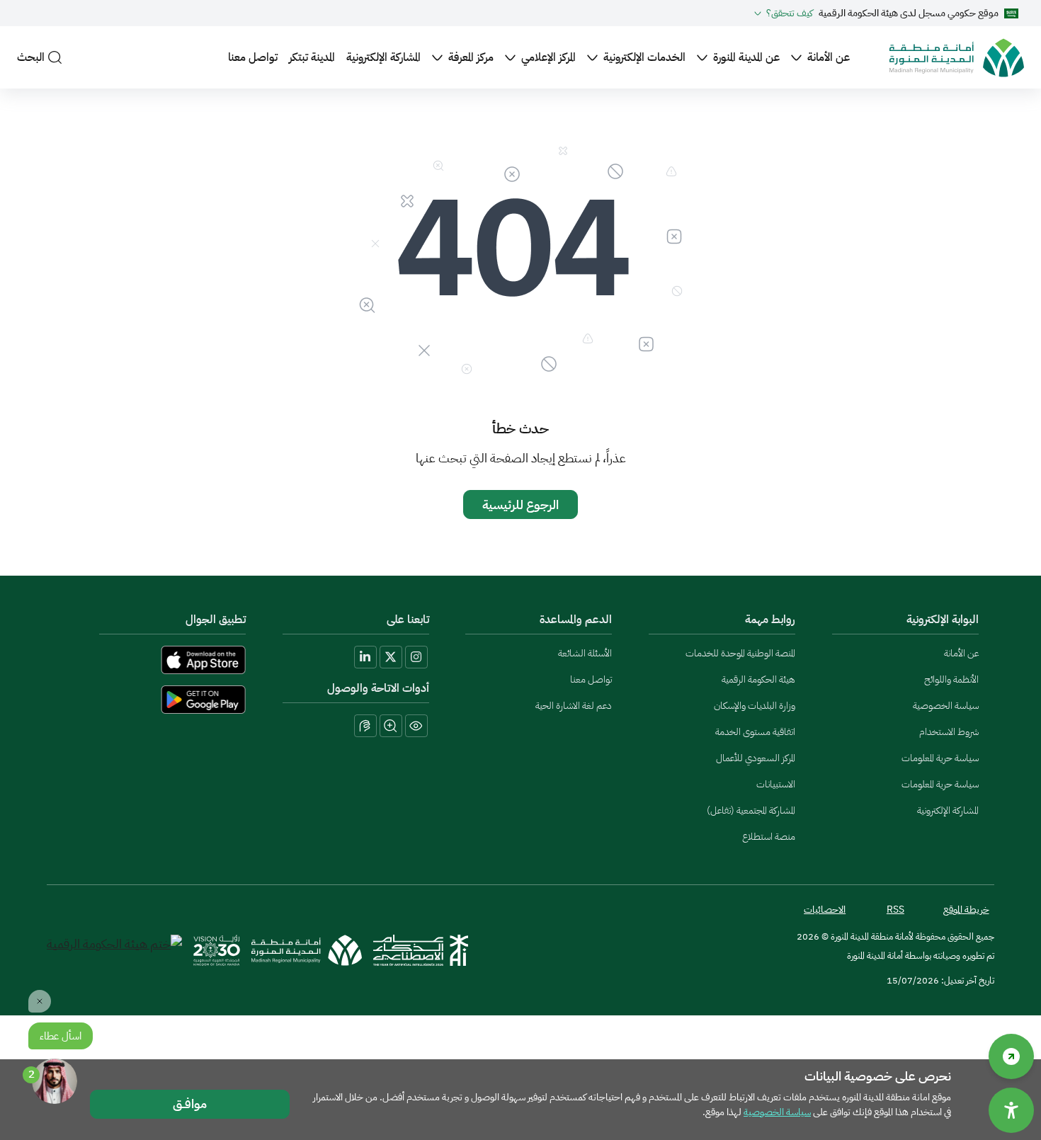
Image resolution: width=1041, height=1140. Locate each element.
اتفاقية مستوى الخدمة (755, 731)
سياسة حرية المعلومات (940, 758)
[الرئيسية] (956, 57)
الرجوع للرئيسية (520, 504)
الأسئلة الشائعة (585, 653)
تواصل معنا (253, 57)
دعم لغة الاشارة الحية (573, 705)
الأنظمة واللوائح (951, 679)
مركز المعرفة (471, 57)
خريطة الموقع (966, 909)
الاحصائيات (825, 909)
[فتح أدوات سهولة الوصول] (1011, 1110)
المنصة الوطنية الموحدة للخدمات (740, 653)
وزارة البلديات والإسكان (754, 705)
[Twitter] (391, 657)
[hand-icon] (365, 725)
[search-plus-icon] (391, 725)
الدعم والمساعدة (576, 619)
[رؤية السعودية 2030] (216, 951)
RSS (895, 909)
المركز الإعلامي (548, 57)
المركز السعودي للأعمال (755, 758)
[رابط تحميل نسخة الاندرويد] (154, 699)
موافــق (190, 1103)
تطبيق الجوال (216, 619)
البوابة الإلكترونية (942, 619)
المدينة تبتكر (312, 57)
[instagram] (416, 657)
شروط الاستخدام (949, 731)
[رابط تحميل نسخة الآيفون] (154, 660)
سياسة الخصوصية (946, 705)
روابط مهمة (770, 619)
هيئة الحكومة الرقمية (758, 679)
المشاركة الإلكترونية (383, 57)
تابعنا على (408, 619)
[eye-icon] (416, 725)
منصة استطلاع (768, 836)
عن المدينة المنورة (746, 57)
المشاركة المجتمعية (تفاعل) (751, 810)
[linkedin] (365, 657)
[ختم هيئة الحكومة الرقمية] (114, 951)
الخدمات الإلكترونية (644, 57)
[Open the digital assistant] (54, 1081)
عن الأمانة (828, 57)
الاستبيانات (775, 784)
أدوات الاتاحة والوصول (378, 688)
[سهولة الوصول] (1011, 1056)
